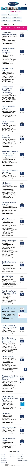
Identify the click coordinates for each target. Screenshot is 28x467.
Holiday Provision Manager (8, 123)
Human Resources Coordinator (8, 309)
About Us (12, 454)
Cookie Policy (20, 458)
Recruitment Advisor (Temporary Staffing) (9, 292)
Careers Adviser (7, 276)
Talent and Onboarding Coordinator (10, 171)
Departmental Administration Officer (9, 34)
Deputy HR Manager (9, 240)
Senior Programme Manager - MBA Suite (9, 326)
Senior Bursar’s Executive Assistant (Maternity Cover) (9, 340)
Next (18, 451)
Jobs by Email (4, 460)
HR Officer (5, 218)
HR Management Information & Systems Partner (10, 398)
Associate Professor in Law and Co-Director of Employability (10, 153)
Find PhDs (3, 456)
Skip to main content (6, 1)
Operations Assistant (9, 427)
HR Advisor (6, 414)
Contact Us (12, 456)
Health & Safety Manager (7, 69)
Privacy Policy (21, 456)
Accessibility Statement (22, 460)
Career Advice (3, 458)
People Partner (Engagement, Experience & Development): (7, 90)
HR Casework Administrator (7, 184)
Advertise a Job (4, 462)
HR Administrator (8, 357)
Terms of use (20, 454)
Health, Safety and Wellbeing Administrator (8, 50)
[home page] (13, 6)
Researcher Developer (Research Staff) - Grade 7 (10, 378)
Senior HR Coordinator (6, 137)
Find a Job (3, 454)
